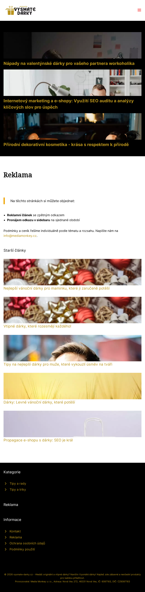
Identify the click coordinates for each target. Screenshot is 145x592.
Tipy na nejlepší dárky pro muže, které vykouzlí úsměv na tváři (58, 364)
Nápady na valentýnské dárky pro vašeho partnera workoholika (69, 63)
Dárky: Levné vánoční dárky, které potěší (39, 402)
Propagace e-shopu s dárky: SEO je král (38, 440)
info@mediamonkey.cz (20, 236)
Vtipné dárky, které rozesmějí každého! (37, 326)
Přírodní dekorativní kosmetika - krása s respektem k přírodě (66, 144)
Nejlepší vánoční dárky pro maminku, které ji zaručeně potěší (57, 288)
